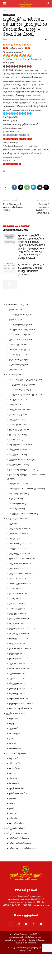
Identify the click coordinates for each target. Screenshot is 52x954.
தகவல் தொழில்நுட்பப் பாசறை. (24, 469)
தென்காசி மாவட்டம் (18, 698)
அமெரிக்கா (14, 768)
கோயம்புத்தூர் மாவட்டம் (20, 608)
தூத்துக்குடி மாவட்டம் (18, 693)
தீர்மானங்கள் (15, 369)
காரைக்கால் (15, 748)
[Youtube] (41, 924)
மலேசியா (14, 818)
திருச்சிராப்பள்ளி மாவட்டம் (22, 628)
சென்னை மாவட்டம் (18, 533)
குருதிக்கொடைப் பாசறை (21, 459)
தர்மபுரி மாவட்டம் (17, 568)
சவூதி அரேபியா (17, 788)
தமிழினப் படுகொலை (19, 838)
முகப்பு (5, 10)
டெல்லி (12, 743)
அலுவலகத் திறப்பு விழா (23, 384)
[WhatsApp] (27, 187)
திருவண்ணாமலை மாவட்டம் (23, 573)
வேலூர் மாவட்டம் (17, 548)
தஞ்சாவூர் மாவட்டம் (18, 658)
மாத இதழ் (22, 940)
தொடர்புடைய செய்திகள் (16, 226)
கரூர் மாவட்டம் (16, 623)
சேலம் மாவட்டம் (16, 588)
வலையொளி (10, 940)
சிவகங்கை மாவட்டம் (19, 668)
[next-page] (9, 294)
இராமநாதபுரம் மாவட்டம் (20, 688)
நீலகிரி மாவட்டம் (17, 603)
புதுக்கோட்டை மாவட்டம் (20, 663)
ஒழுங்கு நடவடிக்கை (21, 334)
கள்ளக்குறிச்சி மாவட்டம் (20, 583)
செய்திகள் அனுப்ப (33, 937)
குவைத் (13, 798)
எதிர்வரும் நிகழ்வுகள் (22, 324)
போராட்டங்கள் (16, 404)
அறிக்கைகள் (15, 309)
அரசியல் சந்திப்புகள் (19, 359)
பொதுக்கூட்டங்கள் (18, 399)
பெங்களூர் (14, 733)
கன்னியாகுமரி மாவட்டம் (20, 708)
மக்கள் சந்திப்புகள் (18, 354)
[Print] (40, 187)
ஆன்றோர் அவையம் (19, 429)
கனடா (12, 773)
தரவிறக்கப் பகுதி (16, 937)
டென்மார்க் (14, 783)
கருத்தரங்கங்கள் (17, 419)
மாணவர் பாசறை (17, 503)
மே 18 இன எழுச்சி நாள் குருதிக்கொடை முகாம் (13, 207)
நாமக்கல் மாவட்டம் (18, 593)
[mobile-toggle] (4, 3)
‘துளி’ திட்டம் (35, 934)
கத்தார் (12, 803)
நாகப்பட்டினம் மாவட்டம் (20, 648)
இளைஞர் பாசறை (18, 434)
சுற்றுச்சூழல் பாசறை (19, 464)
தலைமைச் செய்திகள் (17, 304)
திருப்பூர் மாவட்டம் (17, 613)
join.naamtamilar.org (41, 905)
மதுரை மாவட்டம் (17, 673)
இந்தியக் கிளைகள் (15, 713)
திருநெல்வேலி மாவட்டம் (21, 703)
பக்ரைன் (13, 813)
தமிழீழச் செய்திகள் (15, 828)
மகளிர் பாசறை (16, 439)
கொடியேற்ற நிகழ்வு (21, 389)
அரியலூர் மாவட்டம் (18, 638)
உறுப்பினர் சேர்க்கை (18, 934)
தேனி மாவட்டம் (16, 678)
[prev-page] (4, 294)
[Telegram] (33, 187)
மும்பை (12, 738)
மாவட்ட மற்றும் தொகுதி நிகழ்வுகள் (25, 379)
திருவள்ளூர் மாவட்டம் (19, 528)
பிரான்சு (13, 778)
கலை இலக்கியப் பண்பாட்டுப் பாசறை (27, 488)
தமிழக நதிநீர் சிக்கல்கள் (20, 843)
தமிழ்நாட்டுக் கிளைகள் (17, 518)
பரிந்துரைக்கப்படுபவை (15, 230)
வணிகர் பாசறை (17, 508)
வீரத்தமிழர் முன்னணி (20, 449)
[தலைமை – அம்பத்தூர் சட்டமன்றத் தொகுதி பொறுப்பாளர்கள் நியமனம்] (10, 268)
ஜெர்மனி (13, 758)
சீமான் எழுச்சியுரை (18, 344)
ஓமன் (12, 808)
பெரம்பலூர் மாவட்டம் (19, 633)
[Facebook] (14, 187)
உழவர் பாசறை (16, 498)
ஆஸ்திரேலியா (16, 823)
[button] (48, 3)
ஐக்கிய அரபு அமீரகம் (19, 793)
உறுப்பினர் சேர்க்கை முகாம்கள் (27, 394)
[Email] (46, 187)
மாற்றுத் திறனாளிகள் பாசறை (23, 513)
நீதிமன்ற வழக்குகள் (18, 364)
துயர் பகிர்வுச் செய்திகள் (20, 339)
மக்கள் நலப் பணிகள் (19, 424)
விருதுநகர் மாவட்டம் (18, 683)
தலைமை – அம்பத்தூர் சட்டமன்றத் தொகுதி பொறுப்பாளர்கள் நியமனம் (31, 269)
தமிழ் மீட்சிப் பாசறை (18, 483)
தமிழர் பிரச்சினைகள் (16, 833)
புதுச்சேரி (13, 523)
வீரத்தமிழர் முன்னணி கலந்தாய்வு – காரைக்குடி (42, 208)
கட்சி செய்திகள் (9, 15)
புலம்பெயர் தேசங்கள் (16, 753)
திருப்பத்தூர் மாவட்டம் (19, 553)
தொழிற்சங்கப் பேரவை (20, 444)
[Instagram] (18, 924)
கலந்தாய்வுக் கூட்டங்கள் (20, 409)
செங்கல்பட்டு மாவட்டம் (20, 543)
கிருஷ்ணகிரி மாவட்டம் (20, 563)
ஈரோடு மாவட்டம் (16, 598)
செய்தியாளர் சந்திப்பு (19, 349)
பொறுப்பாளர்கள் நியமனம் (22, 329)
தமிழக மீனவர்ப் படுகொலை (22, 848)
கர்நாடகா (13, 718)
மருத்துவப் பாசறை (18, 454)
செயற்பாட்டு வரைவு (37, 940)
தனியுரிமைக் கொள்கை (26, 943)
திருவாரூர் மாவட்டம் (18, 653)
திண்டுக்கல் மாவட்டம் (19, 618)
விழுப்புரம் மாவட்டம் (18, 578)
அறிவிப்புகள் (15, 319)
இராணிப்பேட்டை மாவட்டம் (22, 558)
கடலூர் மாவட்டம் (17, 643)
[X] (20, 187)
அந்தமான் (14, 723)
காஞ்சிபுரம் (14, 538)
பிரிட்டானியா (15, 763)
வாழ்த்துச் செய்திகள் (22, 314)
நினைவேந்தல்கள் (18, 414)
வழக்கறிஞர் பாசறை (19, 493)
